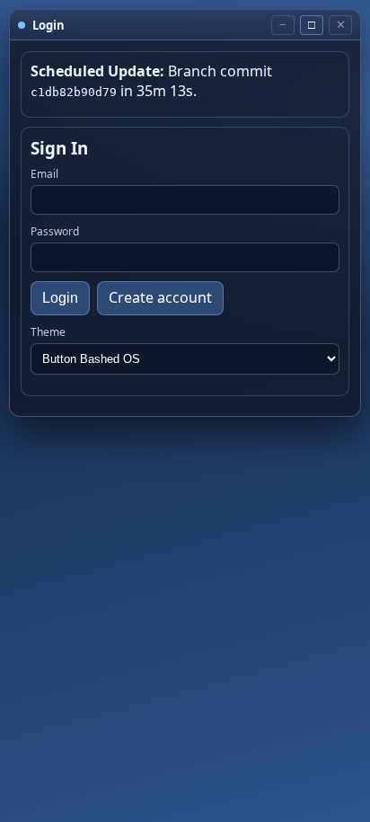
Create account (160, 297)
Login (60, 297)
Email (44, 173)
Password (55, 231)
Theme (48, 332)
